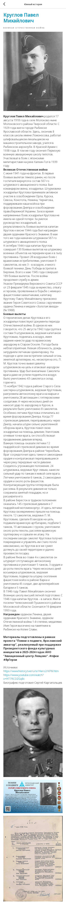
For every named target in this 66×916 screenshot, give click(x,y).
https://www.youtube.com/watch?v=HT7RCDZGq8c (23, 677)
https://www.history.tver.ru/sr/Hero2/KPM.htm (31, 671)
